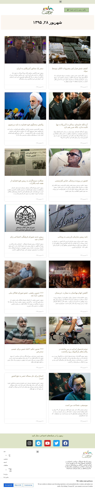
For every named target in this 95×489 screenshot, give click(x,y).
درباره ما (6, 474)
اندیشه (5, 462)
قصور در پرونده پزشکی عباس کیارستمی (71, 181)
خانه (4, 451)
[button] (60, 1)
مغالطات (6, 465)
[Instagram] (29, 443)
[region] (47, 483)
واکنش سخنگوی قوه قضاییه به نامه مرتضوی (25, 125)
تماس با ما (6, 477)
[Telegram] (38, 443)
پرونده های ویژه (10, 470)
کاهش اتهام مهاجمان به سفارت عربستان (71, 293)
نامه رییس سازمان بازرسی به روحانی (73, 237)
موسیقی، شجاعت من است (76, 405)
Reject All (18, 485)
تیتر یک (9, 455)
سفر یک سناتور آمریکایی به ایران (30, 68)
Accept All (8, 485)
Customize (28, 485)
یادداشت (6, 459)
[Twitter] (56, 443)
